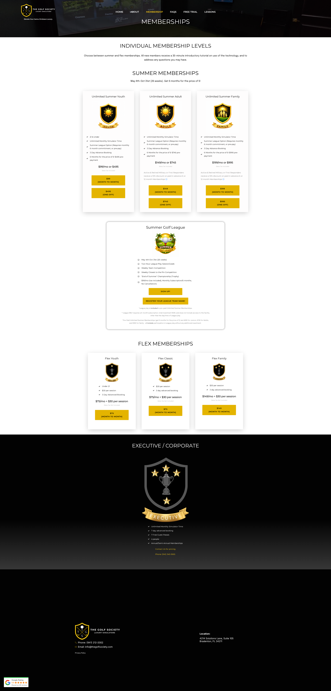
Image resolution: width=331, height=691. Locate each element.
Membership (154, 11)
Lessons (210, 11)
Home (119, 11)
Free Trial (190, 11)
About (134, 11)
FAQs (173, 11)
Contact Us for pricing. (165, 549)
